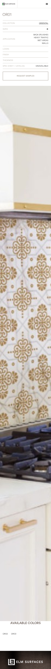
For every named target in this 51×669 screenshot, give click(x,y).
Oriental (43, 23)
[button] (47, 4)
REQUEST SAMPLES (25, 76)
